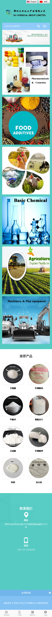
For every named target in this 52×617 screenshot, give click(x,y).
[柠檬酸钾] (39, 437)
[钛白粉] (39, 468)
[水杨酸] (13, 437)
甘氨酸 (13, 388)
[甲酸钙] (13, 405)
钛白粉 (39, 482)
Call (19, 615)
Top (45, 615)
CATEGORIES (12, 26)
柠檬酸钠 (39, 388)
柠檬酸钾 (39, 451)
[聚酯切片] (39, 405)
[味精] (13, 468)
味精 (13, 482)
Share (6, 615)
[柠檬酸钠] (39, 374)
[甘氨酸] (13, 374)
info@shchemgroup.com (26, 595)
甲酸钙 (13, 419)
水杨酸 (13, 451)
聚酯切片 (39, 419)
